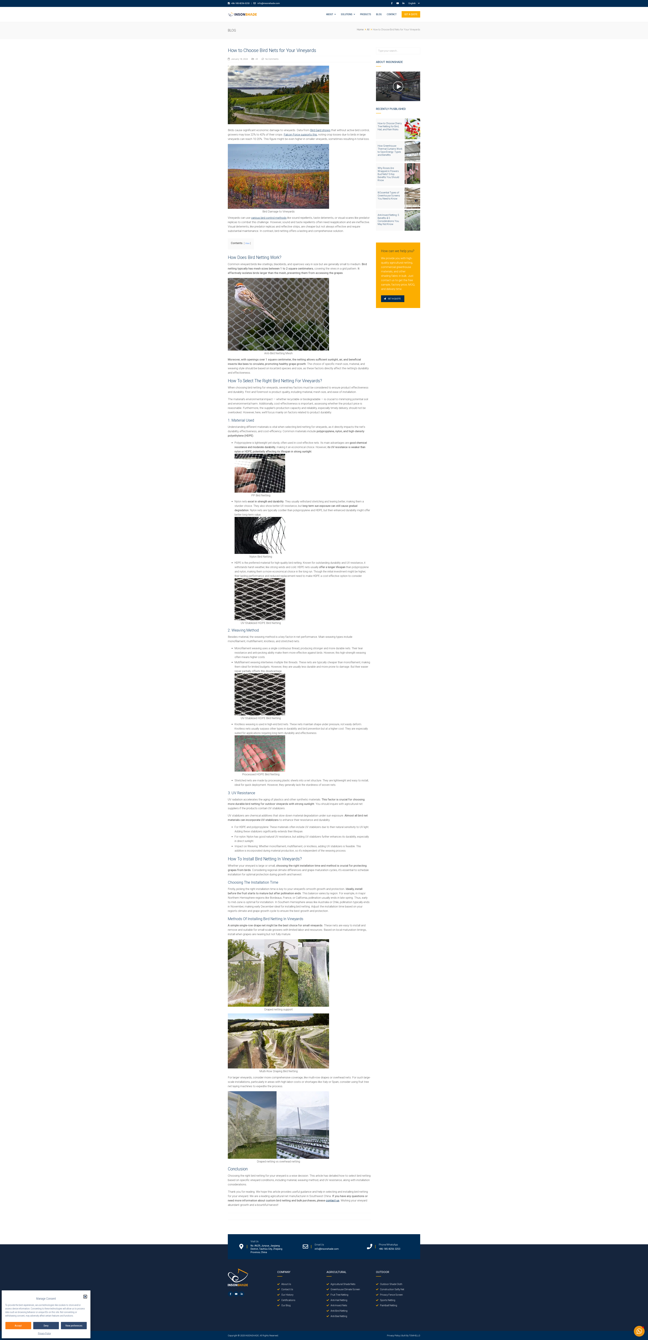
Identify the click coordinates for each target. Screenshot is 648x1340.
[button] (85, 1296)
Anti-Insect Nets (339, 1305)
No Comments (272, 59)
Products (365, 14)
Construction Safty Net (392, 1289)
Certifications (288, 1300)
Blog (379, 14)
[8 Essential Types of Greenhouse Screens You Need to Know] (412, 198)
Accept (18, 1325)
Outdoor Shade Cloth (391, 1284)
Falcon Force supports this (300, 134)
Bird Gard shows (320, 130)
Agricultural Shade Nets (343, 1284)
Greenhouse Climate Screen (345, 1289)
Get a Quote (410, 14)
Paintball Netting (388, 1305)
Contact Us (287, 1289)
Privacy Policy (44, 1333)
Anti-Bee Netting (339, 1316)
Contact (392, 14)
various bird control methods (269, 217)
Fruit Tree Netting (339, 1294)
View (247, 243)
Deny (46, 1325)
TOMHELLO (414, 1335)
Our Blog (286, 1305)
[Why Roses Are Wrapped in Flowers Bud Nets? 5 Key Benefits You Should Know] (412, 173)
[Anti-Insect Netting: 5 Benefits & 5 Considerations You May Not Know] (412, 220)
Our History (287, 1294)
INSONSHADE (252, 1335)
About (329, 14)
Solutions (346, 14)
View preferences (73, 1325)
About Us (286, 1284)
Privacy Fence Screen (391, 1294)
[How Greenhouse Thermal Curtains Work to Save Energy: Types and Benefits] (412, 151)
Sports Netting (387, 1300)
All (256, 59)
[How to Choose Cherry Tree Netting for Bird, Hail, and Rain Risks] (412, 128)
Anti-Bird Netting (339, 1310)
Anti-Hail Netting (339, 1300)
